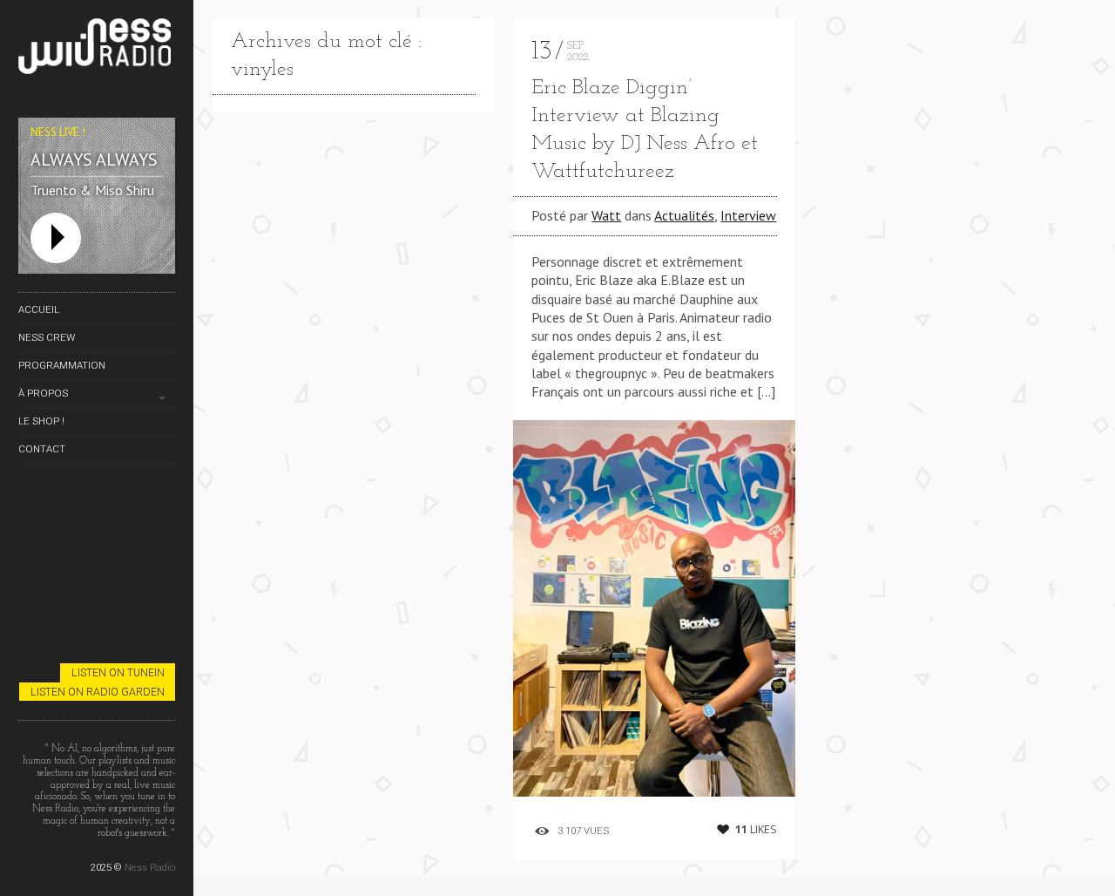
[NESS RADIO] (96, 49)
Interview (748, 215)
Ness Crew (46, 337)
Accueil (38, 309)
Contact (41, 449)
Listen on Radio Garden (97, 691)
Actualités (684, 215)
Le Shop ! (41, 421)
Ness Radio (150, 867)
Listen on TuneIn (118, 672)
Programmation (61, 365)
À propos (43, 393)
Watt (606, 215)
